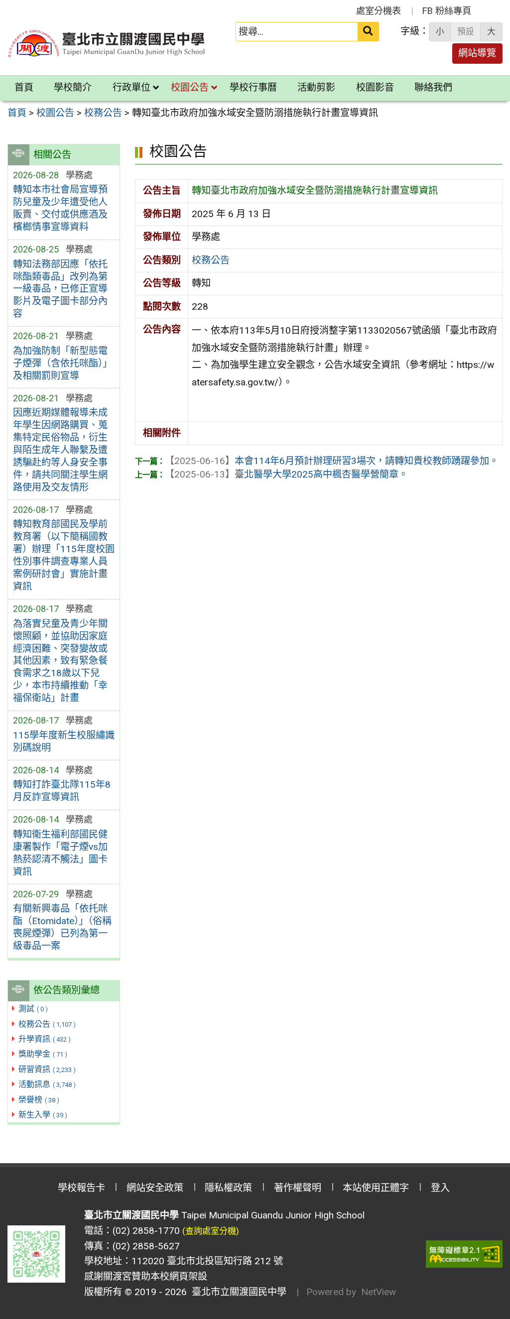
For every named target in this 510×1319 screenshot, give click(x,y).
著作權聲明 (297, 1188)
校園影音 (375, 87)
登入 (440, 1188)
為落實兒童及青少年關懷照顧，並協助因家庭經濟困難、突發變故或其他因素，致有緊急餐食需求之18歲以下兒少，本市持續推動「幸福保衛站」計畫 (60, 661)
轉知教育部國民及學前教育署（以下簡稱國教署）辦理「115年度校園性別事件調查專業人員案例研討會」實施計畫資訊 (64, 555)
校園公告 (190, 87)
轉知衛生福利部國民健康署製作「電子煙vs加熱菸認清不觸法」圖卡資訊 (60, 853)
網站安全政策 (155, 1188)
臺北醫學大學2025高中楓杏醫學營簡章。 (286, 474)
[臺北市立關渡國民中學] (106, 43)
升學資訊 (44, 1039)
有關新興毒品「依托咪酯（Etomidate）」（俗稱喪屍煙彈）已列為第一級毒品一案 (62, 927)
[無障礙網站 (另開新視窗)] (464, 1254)
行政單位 (131, 87)
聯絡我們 (433, 87)
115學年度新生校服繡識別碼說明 (64, 741)
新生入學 (42, 1114)
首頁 (23, 87)
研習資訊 (47, 1069)
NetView (378, 1292)
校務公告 (47, 1024)
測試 (33, 1008)
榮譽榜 (38, 1099)
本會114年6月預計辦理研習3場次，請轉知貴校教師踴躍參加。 (332, 461)
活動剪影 (316, 87)
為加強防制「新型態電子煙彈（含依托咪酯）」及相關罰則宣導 (62, 363)
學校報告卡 (81, 1188)
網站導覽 (477, 53)
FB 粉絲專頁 (446, 10)
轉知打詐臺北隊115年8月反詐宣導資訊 (62, 791)
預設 (465, 31)
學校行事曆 (253, 87)
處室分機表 (378, 10)
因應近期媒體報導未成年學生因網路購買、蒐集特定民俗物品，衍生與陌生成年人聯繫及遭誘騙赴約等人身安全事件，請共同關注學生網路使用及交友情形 (60, 450)
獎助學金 (42, 1054)
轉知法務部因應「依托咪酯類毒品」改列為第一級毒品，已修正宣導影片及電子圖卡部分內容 (60, 289)
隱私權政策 (228, 1188)
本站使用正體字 (376, 1188)
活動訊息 (47, 1084)
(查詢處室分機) (210, 1231)
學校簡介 (73, 87)
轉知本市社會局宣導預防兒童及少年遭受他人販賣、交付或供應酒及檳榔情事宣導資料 (60, 208)
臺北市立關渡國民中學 (236, 1292)
